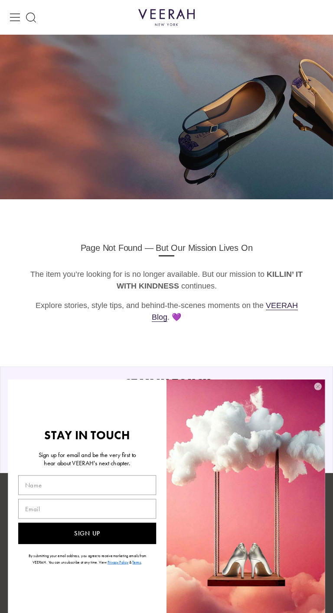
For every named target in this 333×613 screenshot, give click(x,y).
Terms (136, 562)
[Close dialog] (318, 386)
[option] (166, 117)
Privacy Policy (118, 562)
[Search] (31, 18)
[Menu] (15, 17)
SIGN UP (87, 533)
